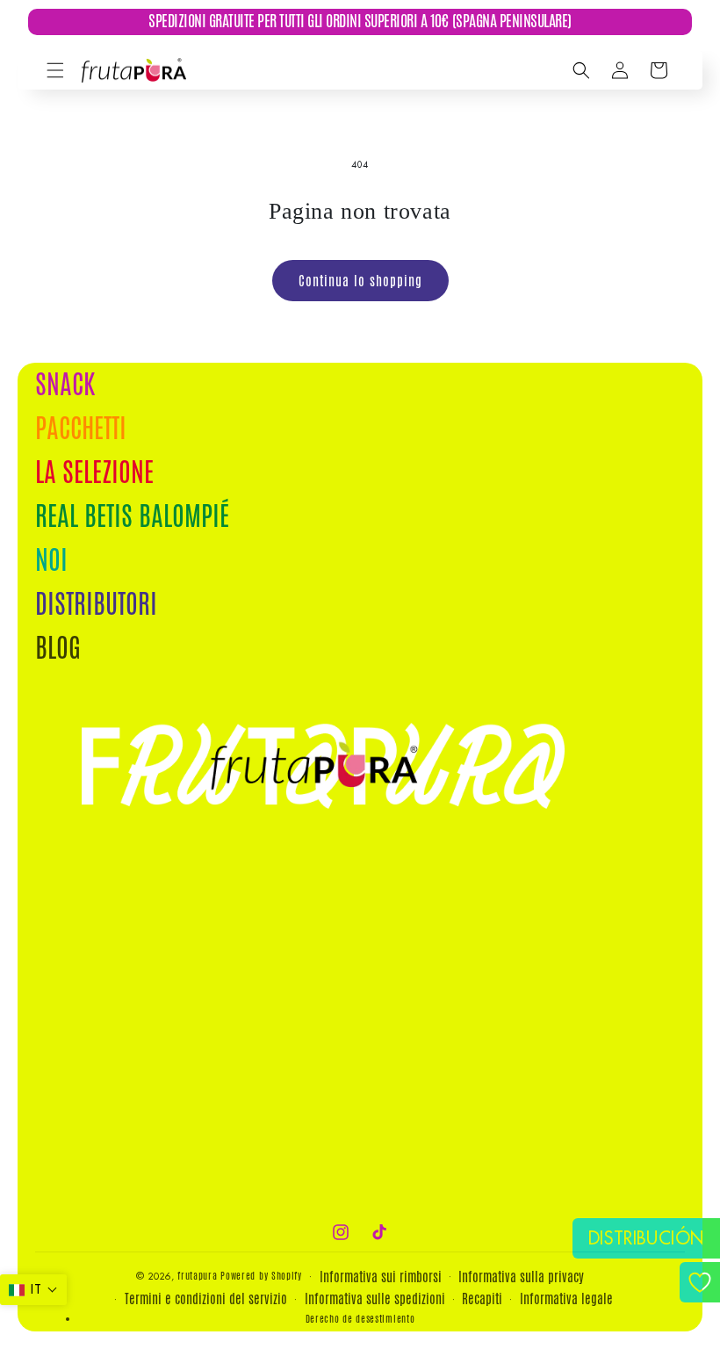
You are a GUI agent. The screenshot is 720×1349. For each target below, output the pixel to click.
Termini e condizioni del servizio (206, 1298)
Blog (58, 648)
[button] (55, 70)
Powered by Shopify (261, 1275)
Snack (65, 387)
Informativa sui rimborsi (381, 1276)
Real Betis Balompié (132, 516)
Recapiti (482, 1298)
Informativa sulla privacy (521, 1276)
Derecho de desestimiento (360, 1318)
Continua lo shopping (360, 280)
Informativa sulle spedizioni (375, 1298)
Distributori (96, 604)
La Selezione (94, 472)
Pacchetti (80, 428)
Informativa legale (566, 1298)
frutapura (197, 1275)
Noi (51, 560)
